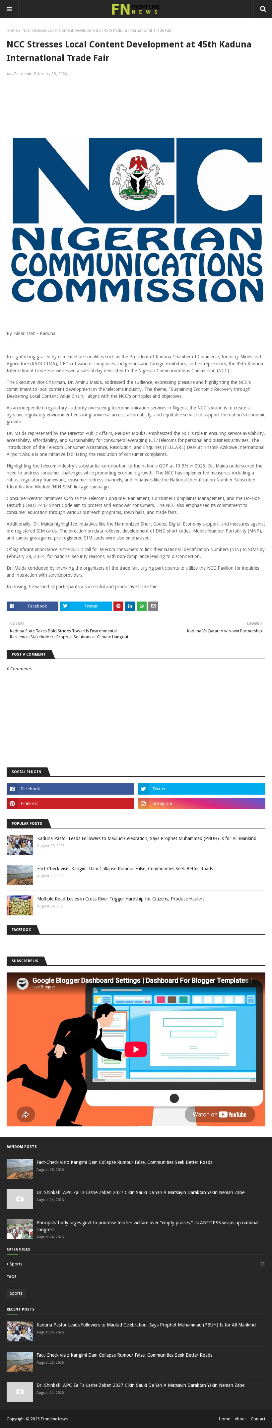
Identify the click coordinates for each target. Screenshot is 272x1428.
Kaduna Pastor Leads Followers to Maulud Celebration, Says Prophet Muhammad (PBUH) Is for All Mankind (146, 838)
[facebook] (70, 789)
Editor (19, 74)
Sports (137, 1263)
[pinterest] (70, 803)
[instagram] (201, 803)
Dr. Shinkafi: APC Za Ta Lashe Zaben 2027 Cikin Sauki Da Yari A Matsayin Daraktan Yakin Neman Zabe (140, 1192)
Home (12, 30)
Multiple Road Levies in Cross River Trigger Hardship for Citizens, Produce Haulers (120, 898)
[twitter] (201, 789)
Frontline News (54, 1419)
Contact (258, 1419)
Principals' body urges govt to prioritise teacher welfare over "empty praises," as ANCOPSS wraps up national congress (147, 1226)
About (240, 1419)
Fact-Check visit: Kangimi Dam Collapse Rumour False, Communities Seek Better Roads (125, 868)
